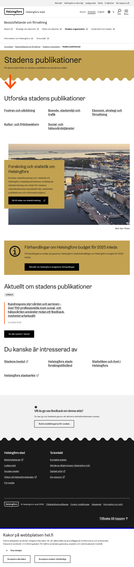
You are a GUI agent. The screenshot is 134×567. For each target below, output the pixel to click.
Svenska (92, 11)
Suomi (83, 11)
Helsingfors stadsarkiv (21, 375)
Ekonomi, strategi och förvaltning (107, 112)
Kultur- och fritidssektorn (21, 124)
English (101, 11)
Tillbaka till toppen (112, 518)
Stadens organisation (51, 47)
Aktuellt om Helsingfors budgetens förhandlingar (52, 267)
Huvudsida (8, 47)
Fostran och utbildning (19, 110)
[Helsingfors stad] (11, 504)
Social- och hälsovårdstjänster (61, 126)
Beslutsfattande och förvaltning (27, 47)
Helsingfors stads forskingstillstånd (60, 363)
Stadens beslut (16, 361)
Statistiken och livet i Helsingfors (106, 363)
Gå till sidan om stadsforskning (30, 200)
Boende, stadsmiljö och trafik (64, 112)
